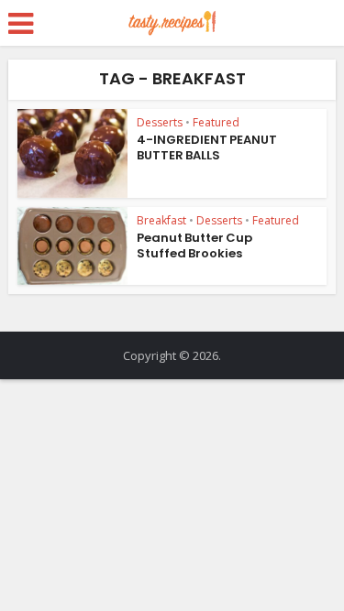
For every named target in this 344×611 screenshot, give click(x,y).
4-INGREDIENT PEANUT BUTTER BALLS (207, 147)
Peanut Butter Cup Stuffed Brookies (194, 245)
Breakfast (161, 220)
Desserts (160, 122)
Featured (216, 122)
